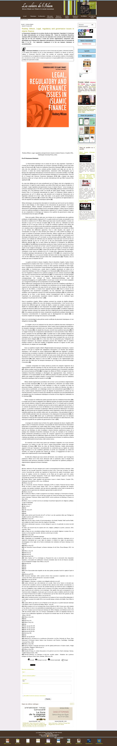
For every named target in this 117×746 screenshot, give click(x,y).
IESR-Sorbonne (7, 743)
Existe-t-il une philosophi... (84, 73)
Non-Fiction (17, 743)
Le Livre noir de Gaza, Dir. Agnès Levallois (87, 201)
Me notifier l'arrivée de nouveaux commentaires (35, 695)
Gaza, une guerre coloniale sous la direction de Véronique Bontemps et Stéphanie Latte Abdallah (87, 176)
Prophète (93, 85)
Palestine (80, 87)
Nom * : (24, 672)
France (79, 91)
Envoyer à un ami (42, 660)
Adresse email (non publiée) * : (29, 675)
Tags (56, 736)
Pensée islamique (83, 86)
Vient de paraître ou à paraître (87, 148)
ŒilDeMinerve (79, 743)
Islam (87, 82)
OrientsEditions (99, 743)
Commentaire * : (26, 683)
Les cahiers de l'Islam (92, 3)
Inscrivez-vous (86, 43)
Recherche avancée (83, 26)
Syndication (51, 736)
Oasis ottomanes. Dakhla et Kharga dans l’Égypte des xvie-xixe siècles (59, 723)
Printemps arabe (86, 90)
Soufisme (87, 85)
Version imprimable (55, 660)
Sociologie (80, 85)
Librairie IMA (68, 743)
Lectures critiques (67, 16)
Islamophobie (92, 86)
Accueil (24, 16)
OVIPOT (28, 743)
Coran (81, 82)
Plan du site (43, 736)
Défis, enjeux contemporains (50, 16)
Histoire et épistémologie (58, 16)
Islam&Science (89, 743)
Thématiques (33, 16)
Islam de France (87, 87)
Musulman (87, 89)
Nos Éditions (84, 16)
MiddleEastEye (48, 743)
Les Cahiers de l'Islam (92, 16)
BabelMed (58, 743)
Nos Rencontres (41, 16)
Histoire (90, 88)
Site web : (24, 679)
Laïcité (94, 87)
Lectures (38, 743)
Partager (65, 660)
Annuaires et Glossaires (75, 16)
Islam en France (91, 84)
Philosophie (93, 90)
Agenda (86, 51)
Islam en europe (82, 88)
